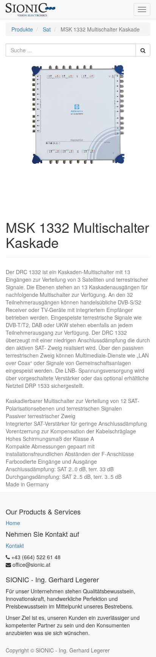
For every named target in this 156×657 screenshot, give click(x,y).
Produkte (22, 29)
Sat (47, 29)
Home (13, 523)
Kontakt (15, 545)
